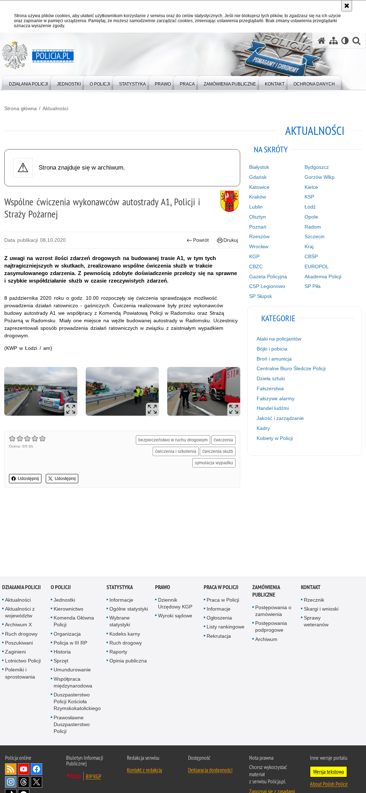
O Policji (61, 587)
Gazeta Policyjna (268, 276)
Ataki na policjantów (279, 339)
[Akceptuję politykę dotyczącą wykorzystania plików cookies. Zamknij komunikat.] (346, 5)
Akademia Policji (323, 276)
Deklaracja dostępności (210, 770)
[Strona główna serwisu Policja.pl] (322, 40)
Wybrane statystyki (119, 622)
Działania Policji (21, 587)
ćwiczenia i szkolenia (175, 451)
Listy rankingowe (225, 627)
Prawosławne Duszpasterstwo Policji (72, 724)
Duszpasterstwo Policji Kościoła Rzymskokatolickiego (77, 701)
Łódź (310, 207)
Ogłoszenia (219, 618)
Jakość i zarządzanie (280, 418)
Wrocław (258, 246)
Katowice (259, 187)
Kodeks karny (124, 634)
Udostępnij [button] (28, 478)
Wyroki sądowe (175, 616)
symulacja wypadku (214, 462)
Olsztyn (257, 217)
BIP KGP (93, 776)
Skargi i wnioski (321, 609)
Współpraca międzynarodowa (73, 682)
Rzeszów (259, 236)
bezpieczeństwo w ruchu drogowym (173, 439)
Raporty (118, 652)
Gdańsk (258, 177)
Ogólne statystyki (128, 609)
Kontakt (311, 587)
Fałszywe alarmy (276, 398)
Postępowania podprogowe (271, 627)
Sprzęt (61, 661)
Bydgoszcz (317, 167)
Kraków (257, 197)
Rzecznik (314, 600)
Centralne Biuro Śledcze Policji (291, 368)
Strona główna (20, 108)
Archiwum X (18, 625)
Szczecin (315, 236)
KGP (254, 256)
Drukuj (230, 240)
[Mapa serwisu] (333, 40)
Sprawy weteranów (316, 622)
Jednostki (64, 600)
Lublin (256, 207)
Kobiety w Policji (275, 438)
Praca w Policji (221, 587)
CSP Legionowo (267, 286)
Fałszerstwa (270, 388)
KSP (309, 197)
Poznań (257, 227)
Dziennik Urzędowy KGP (175, 603)
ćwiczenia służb (217, 451)
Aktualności (55, 108)
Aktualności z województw (20, 612)
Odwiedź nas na (23, 769)
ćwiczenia (223, 439)
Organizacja (67, 634)
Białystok (259, 167)
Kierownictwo (68, 609)
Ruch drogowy (21, 634)
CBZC (256, 266)
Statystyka (120, 587)
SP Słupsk (260, 296)
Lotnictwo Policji (23, 661)
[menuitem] (28, 82)
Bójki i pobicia (272, 349)
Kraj (309, 246)
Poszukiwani (19, 643)
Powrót (201, 240)
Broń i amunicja (274, 359)
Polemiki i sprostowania (20, 673)
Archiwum (266, 639)
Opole (311, 217)
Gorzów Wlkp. (320, 177)
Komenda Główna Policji (74, 622)
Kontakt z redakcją (144, 770)
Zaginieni (15, 652)
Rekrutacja (219, 636)
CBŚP (311, 256)
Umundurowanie (72, 670)
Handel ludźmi (273, 408)
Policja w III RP (70, 643)
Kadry (263, 428)
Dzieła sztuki (271, 378)
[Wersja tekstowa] (345, 40)
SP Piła (313, 286)
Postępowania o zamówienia (273, 611)
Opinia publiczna (128, 661)
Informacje (121, 600)
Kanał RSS (10, 769)
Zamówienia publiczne (266, 591)
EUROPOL (317, 266)
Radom (313, 227)
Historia (62, 652)
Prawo (162, 587)
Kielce (311, 187)
